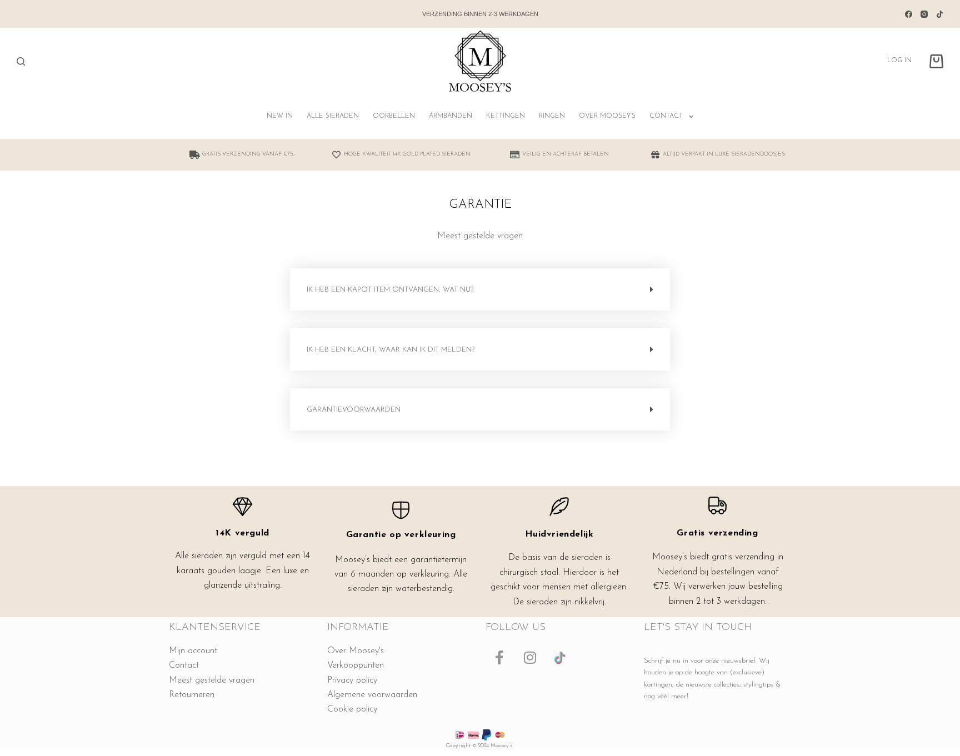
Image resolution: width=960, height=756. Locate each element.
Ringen (552, 116)
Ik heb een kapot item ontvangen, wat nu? (390, 289)
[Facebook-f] (499, 658)
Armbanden (450, 116)
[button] (480, 289)
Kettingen (505, 116)
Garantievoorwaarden (354, 409)
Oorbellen (394, 116)
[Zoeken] (21, 61)
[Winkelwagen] (936, 61)
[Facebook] (908, 14)
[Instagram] (924, 14)
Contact (666, 116)
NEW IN (280, 116)
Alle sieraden (333, 116)
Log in (899, 60)
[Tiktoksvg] (560, 658)
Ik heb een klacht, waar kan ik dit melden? (390, 349)
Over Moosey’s (607, 116)
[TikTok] (939, 14)
